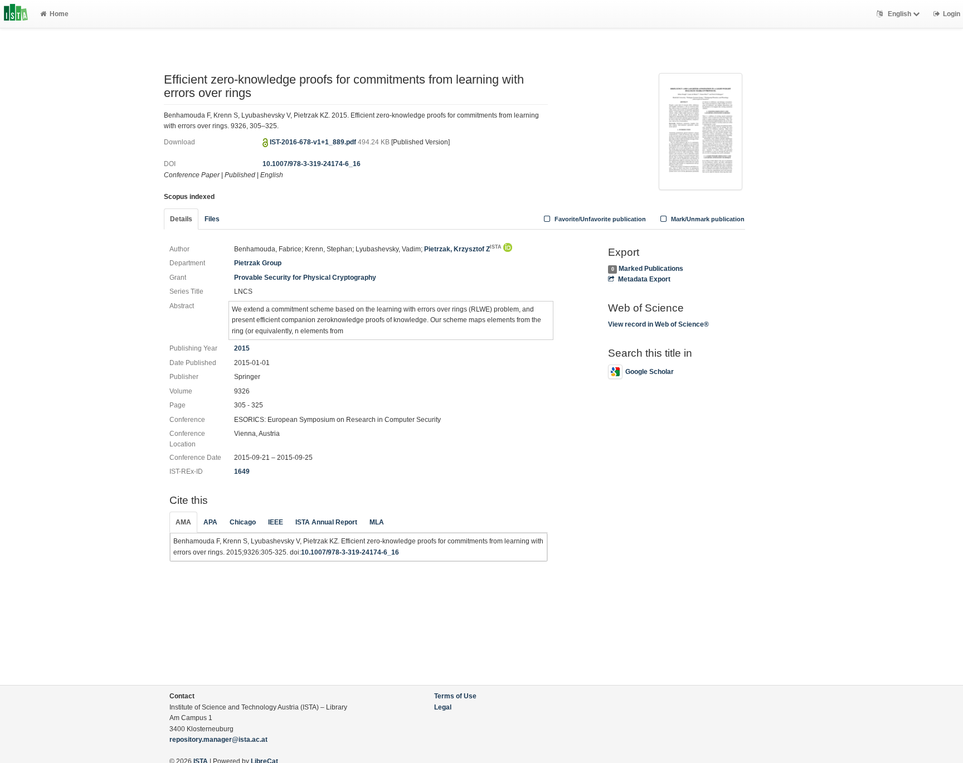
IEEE (275, 522)
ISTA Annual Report (326, 522)
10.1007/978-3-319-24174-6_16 (311, 164)
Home (59, 14)
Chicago (243, 522)
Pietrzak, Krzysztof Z (463, 249)
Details (181, 219)
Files (212, 219)
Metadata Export (644, 279)
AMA (183, 522)
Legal (442, 707)
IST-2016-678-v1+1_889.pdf (314, 142)
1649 (242, 471)
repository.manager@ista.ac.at (218, 739)
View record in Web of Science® (658, 324)
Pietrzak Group (257, 263)
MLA (376, 522)
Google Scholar (649, 372)
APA (210, 522)
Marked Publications (651, 269)
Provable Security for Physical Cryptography (305, 277)
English (899, 14)
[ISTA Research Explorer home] (16, 14)
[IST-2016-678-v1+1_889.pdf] (701, 130)
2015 (242, 348)
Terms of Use (455, 696)
